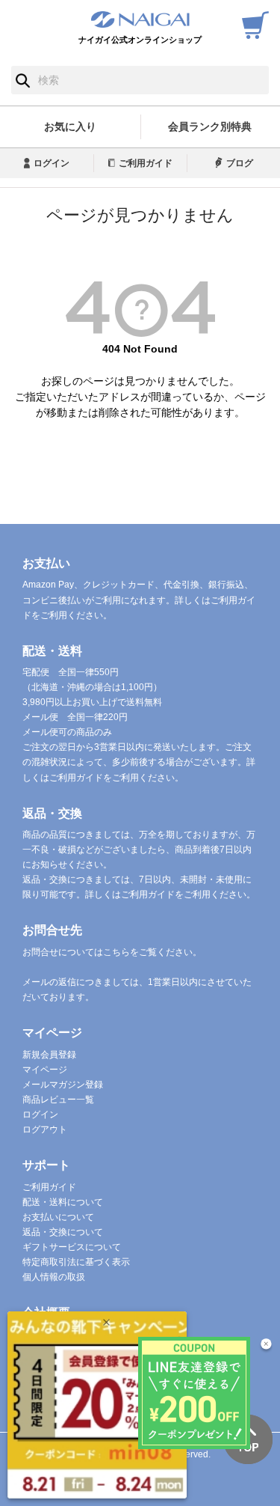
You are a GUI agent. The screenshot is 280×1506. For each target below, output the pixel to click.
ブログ (239, 163)
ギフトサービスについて (71, 1247)
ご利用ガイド (145, 163)
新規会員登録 (49, 1054)
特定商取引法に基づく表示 (76, 1262)
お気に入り (70, 126)
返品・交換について (62, 1232)
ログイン (51, 163)
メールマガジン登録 (62, 1084)
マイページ (44, 1069)
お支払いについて (58, 1217)
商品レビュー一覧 (58, 1099)
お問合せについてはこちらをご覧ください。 (112, 952)
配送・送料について (62, 1202)
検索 (22, 80)
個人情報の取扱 (53, 1277)
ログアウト (44, 1129)
